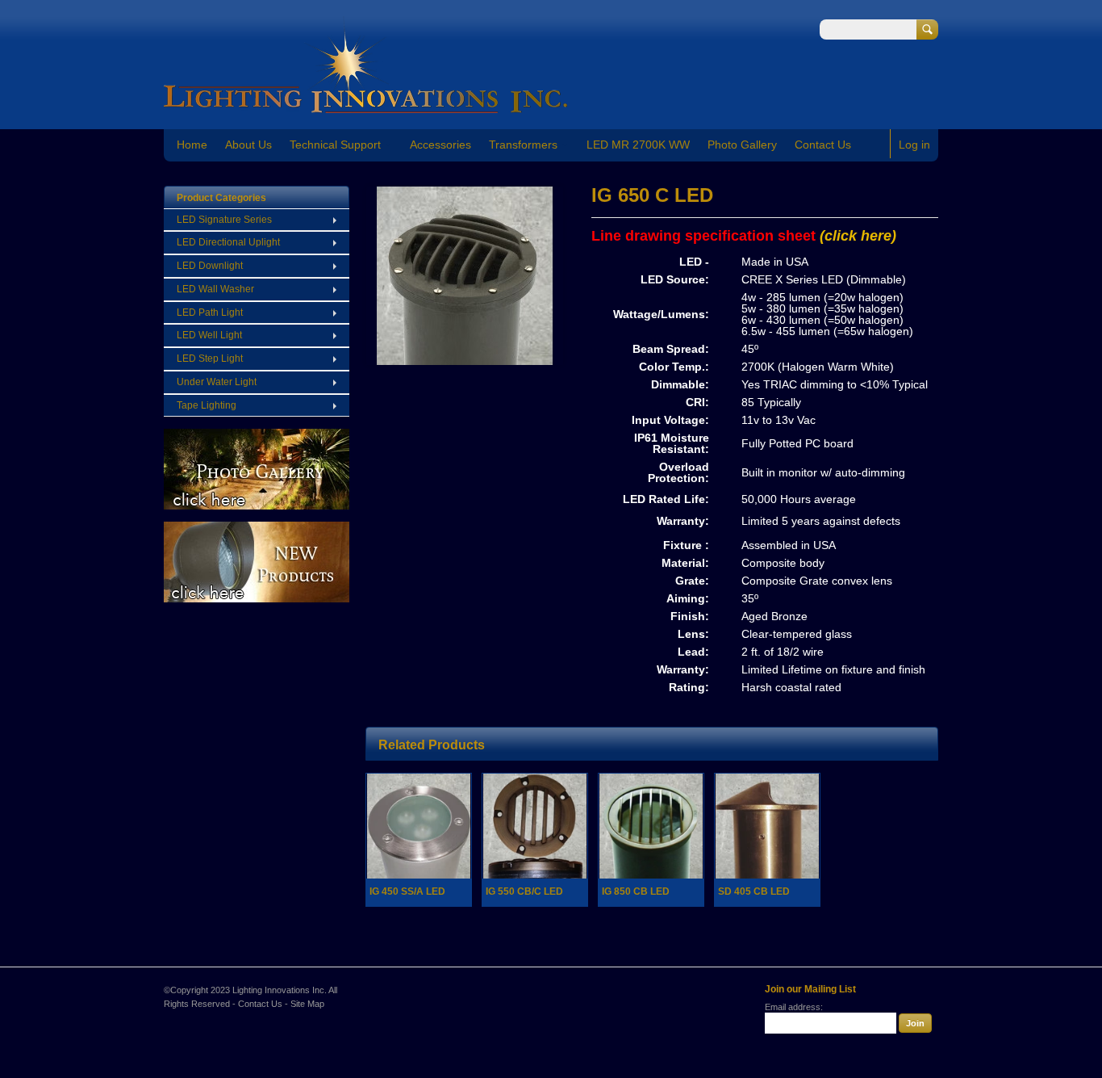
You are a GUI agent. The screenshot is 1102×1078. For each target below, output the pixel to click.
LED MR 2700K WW (638, 144)
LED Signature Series (224, 219)
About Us (248, 144)
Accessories (440, 144)
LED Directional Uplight (228, 242)
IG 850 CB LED (636, 891)
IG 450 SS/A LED (407, 891)
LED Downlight (210, 265)
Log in (914, 144)
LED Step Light (210, 358)
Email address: (794, 1007)
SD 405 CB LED (754, 891)
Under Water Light (217, 382)
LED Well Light (209, 335)
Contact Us (823, 144)
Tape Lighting (206, 405)
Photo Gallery (742, 144)
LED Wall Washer (215, 289)
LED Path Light (210, 312)
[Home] (365, 105)
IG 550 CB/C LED (524, 891)
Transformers (523, 144)
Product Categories (221, 197)
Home (192, 144)
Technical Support (335, 144)
